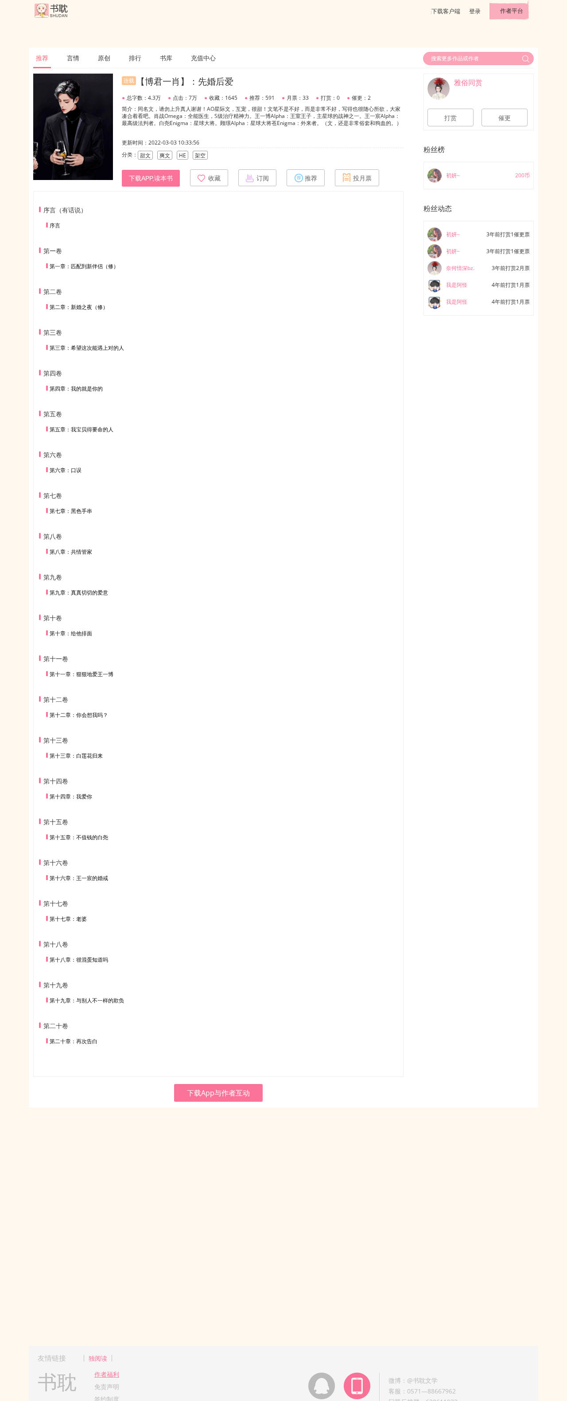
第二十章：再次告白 (73, 1041)
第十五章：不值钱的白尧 (79, 837)
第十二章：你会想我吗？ (79, 715)
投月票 (362, 178)
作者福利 (106, 1374)
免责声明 (106, 1386)
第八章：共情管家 (71, 552)
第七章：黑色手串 (71, 511)
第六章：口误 (66, 470)
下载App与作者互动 (218, 1093)
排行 (135, 58)
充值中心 (203, 58)
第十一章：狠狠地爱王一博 (81, 674)
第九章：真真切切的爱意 (79, 592)
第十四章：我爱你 (71, 796)
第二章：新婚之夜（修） (79, 307)
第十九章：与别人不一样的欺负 (87, 1000)
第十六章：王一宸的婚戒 (79, 878)
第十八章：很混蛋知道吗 (79, 959)
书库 (166, 58)
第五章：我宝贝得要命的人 (81, 429)
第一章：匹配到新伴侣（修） (84, 266)
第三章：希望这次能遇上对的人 (87, 348)
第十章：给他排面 (71, 633)
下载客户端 (445, 11)
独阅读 (98, 1358)
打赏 (450, 117)
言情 (73, 58)
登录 (475, 11)
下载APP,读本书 (151, 178)
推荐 (42, 58)
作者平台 (511, 11)
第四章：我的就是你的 (76, 388)
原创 (104, 58)
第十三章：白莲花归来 (76, 755)
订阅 (262, 178)
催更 (504, 117)
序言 (55, 225)
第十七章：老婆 (68, 919)
